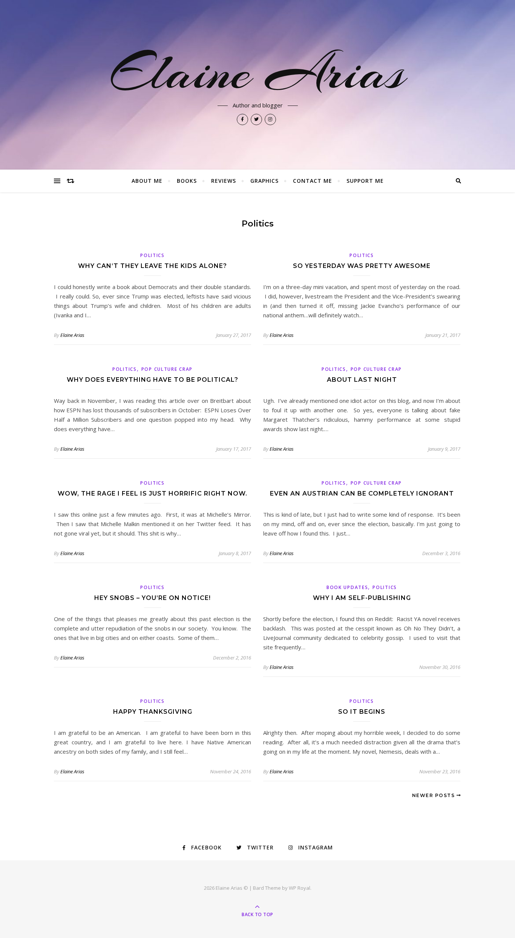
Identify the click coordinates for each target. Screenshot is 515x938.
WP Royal (299, 887)
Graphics (264, 180)
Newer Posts (434, 795)
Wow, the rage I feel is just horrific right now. (152, 493)
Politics (152, 255)
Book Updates (347, 587)
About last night (362, 379)
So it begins (361, 711)
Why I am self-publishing (362, 597)
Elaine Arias (257, 72)
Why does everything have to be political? (152, 379)
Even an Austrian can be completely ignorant (362, 493)
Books (187, 180)
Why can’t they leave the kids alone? (152, 265)
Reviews (223, 180)
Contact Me (312, 180)
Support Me (365, 180)
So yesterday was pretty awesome (362, 265)
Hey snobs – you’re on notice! (152, 597)
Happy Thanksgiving (152, 711)
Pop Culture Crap (167, 369)
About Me (147, 180)
